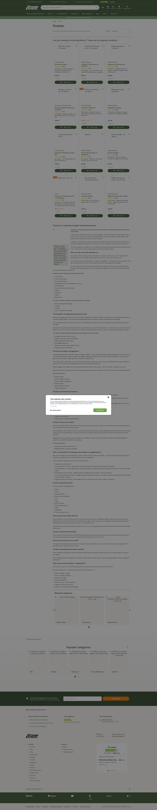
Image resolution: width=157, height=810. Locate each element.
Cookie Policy (53, 406)
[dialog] (78, 405)
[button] (55, 410)
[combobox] (108, 397)
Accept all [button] (100, 410)
